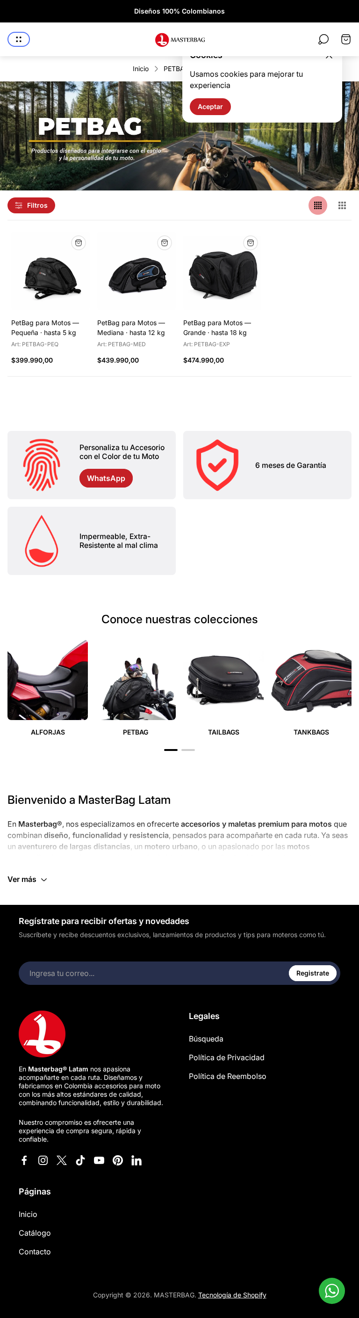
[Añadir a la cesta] (78, 242)
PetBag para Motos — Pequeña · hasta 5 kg (45, 327)
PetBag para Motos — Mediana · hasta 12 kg (131, 327)
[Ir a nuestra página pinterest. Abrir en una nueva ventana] (117, 1160)
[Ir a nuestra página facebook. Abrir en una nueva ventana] (24, 1160)
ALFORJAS (48, 732)
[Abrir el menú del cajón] (18, 39)
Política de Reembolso (227, 1076)
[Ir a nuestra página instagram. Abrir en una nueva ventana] (43, 1160)
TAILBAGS (223, 732)
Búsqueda (206, 1038)
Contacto (35, 1251)
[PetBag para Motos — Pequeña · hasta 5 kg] (50, 271)
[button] (171, 750)
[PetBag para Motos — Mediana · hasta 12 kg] (136, 271)
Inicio (141, 69)
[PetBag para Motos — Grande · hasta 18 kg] (222, 271)
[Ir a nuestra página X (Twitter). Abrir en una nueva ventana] (61, 1160)
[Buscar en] (323, 39)
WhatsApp (106, 478)
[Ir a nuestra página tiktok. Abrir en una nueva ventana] (80, 1160)
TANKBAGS (311, 732)
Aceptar (210, 106)
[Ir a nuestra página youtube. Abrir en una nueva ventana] (99, 1160)
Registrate (312, 973)
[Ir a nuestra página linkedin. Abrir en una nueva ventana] (136, 1160)
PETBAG (176, 69)
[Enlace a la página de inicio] (42, 1034)
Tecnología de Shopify (232, 1295)
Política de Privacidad (227, 1057)
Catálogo (35, 1233)
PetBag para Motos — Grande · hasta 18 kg (217, 327)
